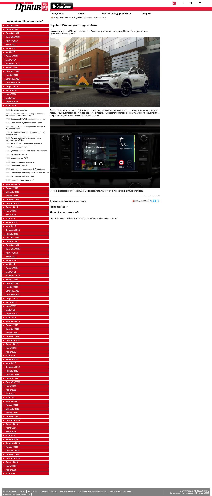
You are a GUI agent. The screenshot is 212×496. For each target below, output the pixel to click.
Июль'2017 (11, 45)
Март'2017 (11, 60)
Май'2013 (10, 310)
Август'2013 (12, 298)
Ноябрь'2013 (12, 287)
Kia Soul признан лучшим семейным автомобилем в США (23, 139)
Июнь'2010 (11, 432)
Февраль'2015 (13, 230)
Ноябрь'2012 (12, 333)
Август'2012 (12, 344)
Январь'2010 (12, 447)
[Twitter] (154, 201)
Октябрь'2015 (12, 199)
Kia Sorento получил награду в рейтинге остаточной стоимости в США (25, 115)
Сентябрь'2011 (13, 382)
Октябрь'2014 (12, 245)
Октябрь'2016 (12, 79)
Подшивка (58, 13)
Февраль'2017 (13, 64)
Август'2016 (12, 86)
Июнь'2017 (11, 48)
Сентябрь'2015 (13, 203)
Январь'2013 (12, 325)
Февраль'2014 (13, 276)
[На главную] (174, 4)
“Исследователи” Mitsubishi (20, 176)
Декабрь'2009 (12, 451)
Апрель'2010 (12, 439)
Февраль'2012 (13, 367)
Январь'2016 (12, 188)
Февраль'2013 (13, 321)
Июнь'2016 (11, 94)
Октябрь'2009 (12, 454)
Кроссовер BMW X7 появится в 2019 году (26, 119)
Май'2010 (10, 435)
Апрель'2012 (12, 359)
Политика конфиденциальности (16, 494)
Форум (147, 13)
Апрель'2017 (12, 56)
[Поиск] (191, 4)
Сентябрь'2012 (13, 340)
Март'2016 (11, 105)
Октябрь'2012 (12, 336)
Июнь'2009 (11, 470)
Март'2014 (11, 272)
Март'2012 (11, 363)
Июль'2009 (11, 466)
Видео (81, 13)
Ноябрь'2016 (12, 75)
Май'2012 (10, 355)
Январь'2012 (12, 371)
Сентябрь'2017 (13, 37)
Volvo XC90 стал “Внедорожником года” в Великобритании (25, 127)
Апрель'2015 (12, 222)
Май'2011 (10, 394)
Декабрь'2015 (12, 192)
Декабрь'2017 (12, 25)
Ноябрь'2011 (12, 378)
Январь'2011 (12, 405)
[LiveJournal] (151, 201)
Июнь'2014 (11, 260)
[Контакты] (200, 4)
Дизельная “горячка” (17, 165)
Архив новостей (63, 18)
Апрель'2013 (12, 314)
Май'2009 (10, 473)
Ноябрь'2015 (12, 196)
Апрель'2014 (12, 268)
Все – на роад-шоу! (16, 147)
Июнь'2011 (11, 390)
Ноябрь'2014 (12, 241)
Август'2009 (12, 462)
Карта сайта (115, 491)
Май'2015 (10, 218)
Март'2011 (11, 397)
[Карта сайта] (182, 4)
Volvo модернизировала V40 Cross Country (26, 169)
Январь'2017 (12, 67)
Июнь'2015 (11, 215)
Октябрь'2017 (12, 33)
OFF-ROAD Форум (48, 491)
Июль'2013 (11, 302)
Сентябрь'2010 (13, 420)
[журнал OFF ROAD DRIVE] (31, 12)
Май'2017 (10, 52)
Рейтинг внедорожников (116, 13)
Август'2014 (12, 253)
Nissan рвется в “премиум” (20, 180)
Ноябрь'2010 (12, 413)
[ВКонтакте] (158, 201)
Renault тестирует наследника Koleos (24, 123)
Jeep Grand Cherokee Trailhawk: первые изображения (25, 133)
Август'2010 (12, 424)
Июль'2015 (11, 211)
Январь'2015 (12, 234)
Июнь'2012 (11, 352)
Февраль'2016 (13, 184)
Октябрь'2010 (12, 416)
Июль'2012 (11, 348)
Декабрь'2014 (12, 237)
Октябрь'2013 (12, 291)
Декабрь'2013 (12, 283)
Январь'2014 (12, 279)
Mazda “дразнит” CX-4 (17, 158)
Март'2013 (11, 317)
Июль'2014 (11, 257)
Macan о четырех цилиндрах (20, 162)
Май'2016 (10, 98)
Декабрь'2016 (12, 71)
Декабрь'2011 (12, 375)
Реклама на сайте (67, 491)
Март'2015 (11, 226)
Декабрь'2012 (12, 329)
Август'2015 (12, 207)
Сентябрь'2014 (13, 249)
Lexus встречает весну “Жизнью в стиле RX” (27, 173)
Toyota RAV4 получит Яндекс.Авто (90, 18)
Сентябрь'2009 (13, 458)
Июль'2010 (11, 428)
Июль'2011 (11, 386)
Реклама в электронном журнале (92, 491)
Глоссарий (32, 491)
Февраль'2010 (13, 443)
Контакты (127, 491)
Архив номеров (9, 491)
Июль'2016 (11, 90)
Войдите (54, 218)
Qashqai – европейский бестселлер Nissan (26, 151)
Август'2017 (12, 41)
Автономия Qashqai (16, 154)
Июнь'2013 (11, 306)
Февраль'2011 (13, 401)
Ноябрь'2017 (12, 29)
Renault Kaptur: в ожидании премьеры (24, 143)
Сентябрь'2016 (13, 83)
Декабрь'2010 (12, 409)
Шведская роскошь (16, 110)
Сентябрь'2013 (13, 295)
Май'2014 (10, 264)
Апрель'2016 (12, 102)
